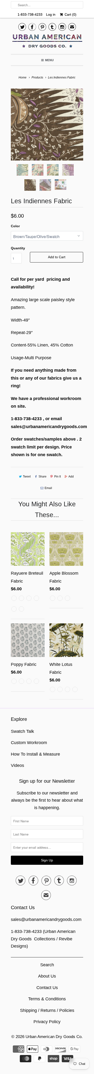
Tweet (27, 476)
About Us (47, 976)
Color (15, 226)
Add (71, 476)
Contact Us (47, 987)
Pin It (57, 476)
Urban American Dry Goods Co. (54, 1036)
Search (47, 964)
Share (42, 476)
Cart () (70, 14)
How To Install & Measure (35, 754)
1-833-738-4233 (30, 14)
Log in (50, 14)
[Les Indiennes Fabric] (47, 125)
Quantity (18, 248)
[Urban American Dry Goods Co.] (47, 42)
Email (48, 488)
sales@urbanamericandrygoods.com (46, 919)
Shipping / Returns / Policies (47, 1010)
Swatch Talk (22, 731)
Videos (17, 765)
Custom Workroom (29, 742)
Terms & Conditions (47, 998)
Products (37, 77)
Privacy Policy (47, 1021)
